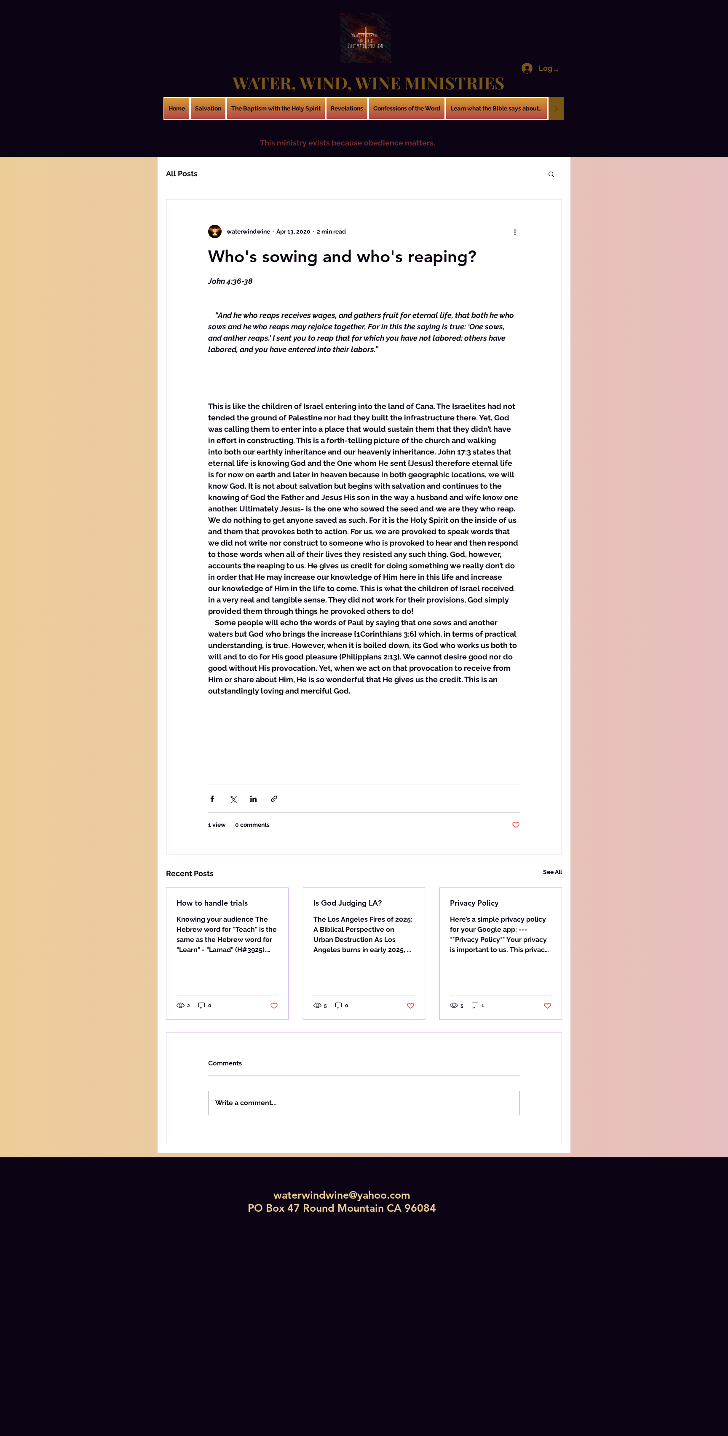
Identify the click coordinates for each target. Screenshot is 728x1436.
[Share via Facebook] (212, 799)
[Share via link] (274, 799)
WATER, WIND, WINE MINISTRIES (368, 82)
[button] (551, 173)
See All (552, 872)
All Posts (182, 173)
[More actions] (515, 231)
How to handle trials (212, 903)
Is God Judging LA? (347, 903)
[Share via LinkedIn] (253, 799)
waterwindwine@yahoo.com (341, 1195)
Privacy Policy (474, 903)
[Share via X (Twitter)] (233, 799)
